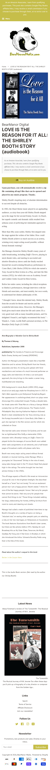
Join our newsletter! (25, 711)
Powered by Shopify (40, 755)
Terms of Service (25, 704)
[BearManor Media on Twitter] (16, 724)
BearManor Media (24, 755)
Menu (7, 19)
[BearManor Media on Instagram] (27, 724)
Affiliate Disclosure (25, 708)
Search (25, 701)
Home (4, 67)
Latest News (25, 603)
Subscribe (41, 747)
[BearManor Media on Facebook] (22, 724)
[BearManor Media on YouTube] (33, 724)
